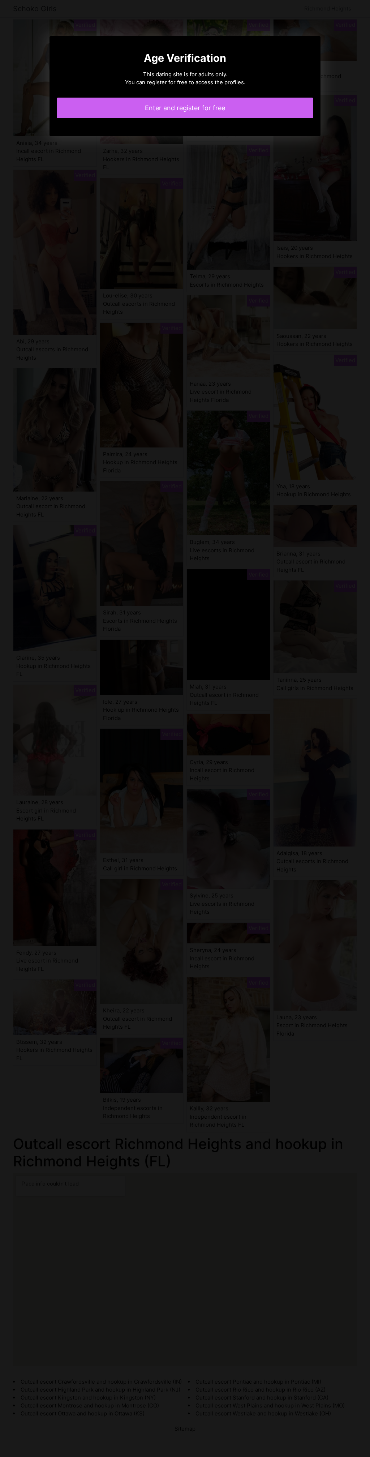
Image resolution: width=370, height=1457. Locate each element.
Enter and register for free (185, 108)
